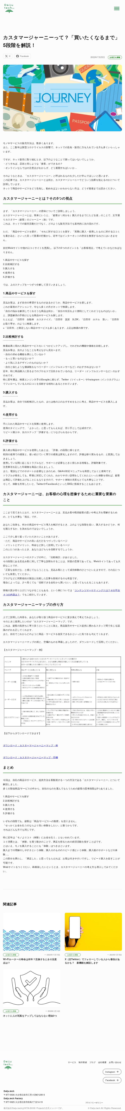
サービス (72, 1062)
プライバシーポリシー (94, 1102)
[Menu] (117, 8)
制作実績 (83, 1062)
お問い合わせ (115, 1062)
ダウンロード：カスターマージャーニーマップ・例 (30, 745)
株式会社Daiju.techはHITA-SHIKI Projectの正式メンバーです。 (34, 1108)
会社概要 (102, 1062)
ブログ (92, 1062)
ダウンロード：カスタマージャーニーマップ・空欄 (30, 757)
